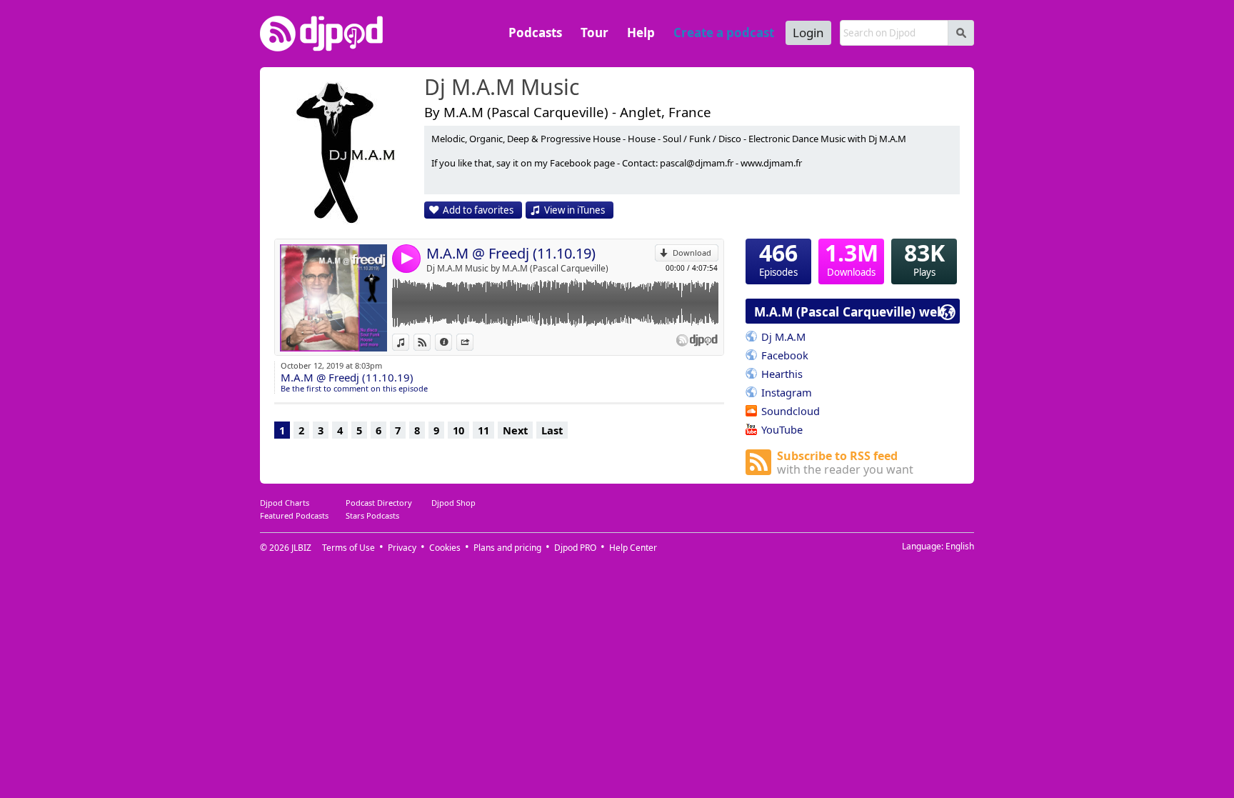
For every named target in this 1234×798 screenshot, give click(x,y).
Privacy (402, 548)
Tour (594, 32)
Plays (924, 259)
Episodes (778, 259)
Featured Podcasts (294, 515)
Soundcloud (790, 411)
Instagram (786, 392)
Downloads (851, 259)
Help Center (633, 548)
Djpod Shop (453, 502)
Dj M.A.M (783, 336)
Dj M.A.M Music (501, 87)
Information (451, 341)
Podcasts (535, 32)
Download (692, 252)
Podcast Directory (379, 502)
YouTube (782, 429)
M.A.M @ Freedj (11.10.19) (511, 253)
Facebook (784, 355)
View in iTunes (574, 210)
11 (483, 430)
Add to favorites (478, 210)
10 (458, 430)
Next (515, 430)
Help (641, 32)
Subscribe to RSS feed (845, 462)
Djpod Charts (284, 502)
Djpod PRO (575, 548)
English (959, 546)
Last (552, 430)
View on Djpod (430, 341)
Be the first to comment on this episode (354, 388)
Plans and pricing (507, 548)
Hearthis (782, 373)
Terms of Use (348, 548)
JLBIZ (301, 548)
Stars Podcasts (372, 515)
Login (808, 32)
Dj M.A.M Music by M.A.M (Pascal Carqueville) (517, 268)
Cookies (445, 548)
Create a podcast (723, 32)
